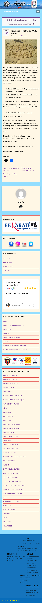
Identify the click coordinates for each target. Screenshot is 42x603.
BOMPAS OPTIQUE (10, 388)
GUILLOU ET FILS (9, 461)
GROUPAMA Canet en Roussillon (14, 345)
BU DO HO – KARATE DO (14, 558)
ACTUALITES (27, 538)
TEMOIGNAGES (32, 570)
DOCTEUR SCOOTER (10, 436)
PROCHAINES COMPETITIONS (27, 551)
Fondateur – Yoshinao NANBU (16, 556)
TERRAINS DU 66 (9, 514)
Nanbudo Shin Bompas (10, 11)
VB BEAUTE (7, 522)
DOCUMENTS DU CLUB (32, 588)
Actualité (20, 36)
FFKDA (5, 341)
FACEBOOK (7, 258)
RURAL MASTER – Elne (11, 501)
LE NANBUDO (12, 554)
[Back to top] (37, 598)
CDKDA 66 (7, 329)
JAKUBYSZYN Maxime (10, 477)
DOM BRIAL (7, 440)
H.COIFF (6, 465)
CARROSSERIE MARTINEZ (12, 396)
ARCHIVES (24, 576)
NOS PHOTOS (24, 580)
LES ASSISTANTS (32, 561)
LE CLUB (30, 554)
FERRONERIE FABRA (10, 453)
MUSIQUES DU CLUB (32, 592)
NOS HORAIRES (31, 565)
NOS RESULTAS (31, 568)
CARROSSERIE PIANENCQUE (13, 400)
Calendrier (26, 36)
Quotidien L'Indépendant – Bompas (15, 350)
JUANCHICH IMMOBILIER (12, 481)
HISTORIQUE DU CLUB (33, 556)
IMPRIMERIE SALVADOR (11, 469)
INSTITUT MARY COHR (11, 473)
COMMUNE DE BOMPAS (11, 337)
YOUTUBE (6, 270)
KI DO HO (10, 561)
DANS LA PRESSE (25, 578)
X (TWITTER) (7, 266)
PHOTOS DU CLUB (31, 590)
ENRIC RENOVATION (10, 444)
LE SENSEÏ (30, 558)
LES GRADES (30, 563)
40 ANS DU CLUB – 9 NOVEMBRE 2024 (29, 548)
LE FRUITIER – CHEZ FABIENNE (14, 485)
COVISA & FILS (8, 432)
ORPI (5, 497)
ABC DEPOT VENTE (10, 375)
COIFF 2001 (7, 420)
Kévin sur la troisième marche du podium (22, 20)
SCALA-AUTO (8, 505)
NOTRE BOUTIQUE (32, 572)
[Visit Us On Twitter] (31, 244)
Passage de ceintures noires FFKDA (20, 24)
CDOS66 (6, 333)
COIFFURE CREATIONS (11, 424)
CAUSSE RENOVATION (11, 404)
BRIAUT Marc (8, 392)
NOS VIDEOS (24, 582)
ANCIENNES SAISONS (29, 540)
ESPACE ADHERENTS (33, 586)
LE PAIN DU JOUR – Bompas (12, 489)
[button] (34, 305)
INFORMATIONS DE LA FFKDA (31, 543)
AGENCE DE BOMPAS (10, 383)
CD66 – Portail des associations (14, 325)
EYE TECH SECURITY (10, 449)
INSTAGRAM (7, 262)
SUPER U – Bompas (9, 510)
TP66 (5, 518)
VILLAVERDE (7, 526)
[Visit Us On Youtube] (24, 244)
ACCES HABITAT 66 (10, 379)
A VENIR (21, 546)
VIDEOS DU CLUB (31, 595)
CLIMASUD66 (8, 416)
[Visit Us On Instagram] (17, 244)
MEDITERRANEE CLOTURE (12, 493)
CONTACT (36, 576)
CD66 (5, 321)
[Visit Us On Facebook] (11, 244)
